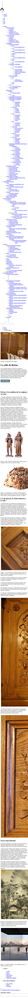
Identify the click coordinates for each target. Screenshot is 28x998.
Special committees (13, 87)
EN (4, 23)
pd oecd (14, 133)
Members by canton (13, 32)
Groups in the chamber (14, 34)
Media (7, 253)
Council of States (10, 35)
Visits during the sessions (15, 249)
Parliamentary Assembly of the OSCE (17, 287)
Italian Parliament (16, 154)
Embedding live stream (11, 271)
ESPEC (14, 53)
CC (13, 68)
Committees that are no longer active (17, 202)
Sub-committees (18, 66)
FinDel (10, 91)
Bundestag (14, 146)
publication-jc (18, 79)
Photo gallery (9, 975)
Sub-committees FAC (20, 47)
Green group (12, 172)
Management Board (13, 222)
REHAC (14, 209)
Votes (7, 183)
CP (12, 77)
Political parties (12, 175)
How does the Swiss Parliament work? (15, 236)
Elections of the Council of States (19, 216)
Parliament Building (10, 226)
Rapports (17, 207)
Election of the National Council (19, 214)
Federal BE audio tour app (15, 252)
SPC (13, 60)
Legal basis (17, 106)
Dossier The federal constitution (19, 240)
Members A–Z (12, 31)
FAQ (10, 316)
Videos (16, 120)
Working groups (18, 70)
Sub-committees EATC (20, 57)
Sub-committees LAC (20, 49)
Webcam (11, 266)
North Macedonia (13, 312)
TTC (13, 55)
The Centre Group (13, 169)
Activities (17, 104)
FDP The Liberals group (14, 171)
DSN (13, 206)
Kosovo (11, 313)
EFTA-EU (14, 107)
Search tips (8, 261)
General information (13, 248)
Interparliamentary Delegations (13, 280)
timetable (17, 132)
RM (4, 22)
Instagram (17, 990)
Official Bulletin (10, 185)
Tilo (10, 227)
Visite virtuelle (5, 380)
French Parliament (16, 150)
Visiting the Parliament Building (13, 245)
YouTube (13, 990)
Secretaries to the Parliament (15, 224)
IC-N (13, 82)
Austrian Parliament (16, 162)
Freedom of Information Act (12, 267)
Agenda (8, 974)
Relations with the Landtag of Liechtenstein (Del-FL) (16, 306)
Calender (17, 109)
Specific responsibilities (20, 72)
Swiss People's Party (14, 167)
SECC (13, 59)
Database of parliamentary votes (16, 184)
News (7, 258)
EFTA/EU (11, 282)
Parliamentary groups (11, 166)
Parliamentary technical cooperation (14, 308)
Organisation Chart (13, 223)
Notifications (9, 262)
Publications (17, 73)
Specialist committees (14, 44)
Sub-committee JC (19, 81)
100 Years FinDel (16, 93)
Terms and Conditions (11, 978)
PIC (13, 62)
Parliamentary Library (11, 256)
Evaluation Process (16, 86)
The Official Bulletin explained (16, 186)
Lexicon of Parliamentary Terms (13, 232)
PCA (10, 85)
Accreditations (12, 254)
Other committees (13, 76)
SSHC (13, 51)
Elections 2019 (18, 215)
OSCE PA (14, 137)
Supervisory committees (14, 64)
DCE (13, 113)
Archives (8, 199)
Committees (9, 43)
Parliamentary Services (11, 219)
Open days (11, 250)
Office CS (11, 36)
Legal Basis (17, 149)
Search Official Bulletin (11, 196)
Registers (8, 317)
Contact (5, 15)
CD (10, 94)
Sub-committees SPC (20, 61)
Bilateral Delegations (11, 293)
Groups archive (12, 201)
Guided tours (12, 246)
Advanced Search (13, 179)
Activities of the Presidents (12, 274)
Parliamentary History (11, 231)
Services (5, 244)
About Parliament (7, 198)
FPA (13, 100)
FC (12, 65)
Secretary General (13, 220)
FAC (13, 46)
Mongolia (11, 310)
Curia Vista (8, 188)
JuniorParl (8, 986)
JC (12, 78)
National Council (10, 27)
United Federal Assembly (12, 176)
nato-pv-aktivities (19, 128)
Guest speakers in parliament (15, 270)
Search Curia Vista (10, 197)
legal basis (17, 134)
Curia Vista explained (14, 190)
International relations (8, 273)
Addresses (8, 180)
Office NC (11, 29)
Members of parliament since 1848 (17, 177)
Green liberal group (13, 173)
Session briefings (13, 194)
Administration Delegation (15, 96)
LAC (13, 48)
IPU (13, 121)
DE (4, 18)
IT (4, 21)
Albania (11, 309)
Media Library (9, 263)
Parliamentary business (8, 181)
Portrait (16, 108)
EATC (13, 56)
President (11, 30)
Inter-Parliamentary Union (15, 283)
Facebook (8, 990)
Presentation (17, 102)
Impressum (8, 976)
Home (4, 327)
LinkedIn (4, 990)
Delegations (9, 90)
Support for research (13, 257)
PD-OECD (11, 292)
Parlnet (5, 14)
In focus (8, 260)
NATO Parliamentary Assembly (16, 291)
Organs (5, 26)
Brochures (11, 235)
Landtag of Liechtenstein (17, 158)
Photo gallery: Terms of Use (15, 265)
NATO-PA (14, 126)
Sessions (8, 192)
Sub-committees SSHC (20, 52)
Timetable (17, 103)
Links (16, 74)
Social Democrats (13, 168)
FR (4, 19)
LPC (13, 89)
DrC (13, 83)
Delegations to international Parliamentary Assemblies (15, 98)
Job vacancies (9, 983)
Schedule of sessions (14, 193)
